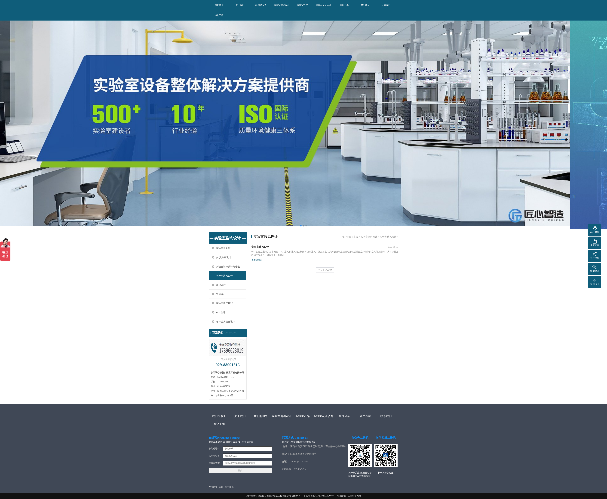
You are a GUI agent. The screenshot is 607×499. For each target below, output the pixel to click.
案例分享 (344, 5)
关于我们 (240, 5)
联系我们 (386, 5)
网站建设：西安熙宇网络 (349, 496)
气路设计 (221, 294)
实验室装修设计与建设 (228, 266)
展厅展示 (365, 5)
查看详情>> (257, 260)
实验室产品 (302, 5)
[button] (301, 226)
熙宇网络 (229, 487)
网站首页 (219, 5)
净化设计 (221, 285)
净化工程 (219, 15)
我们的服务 (260, 5)
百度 (221, 487)
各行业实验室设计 (225, 321)
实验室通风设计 (224, 276)
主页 (355, 237)
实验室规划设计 (224, 248)
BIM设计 (220, 312)
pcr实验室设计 (223, 257)
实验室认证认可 (323, 5)
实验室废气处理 (224, 303)
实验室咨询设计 (281, 5)
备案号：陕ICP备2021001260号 (319, 496)
